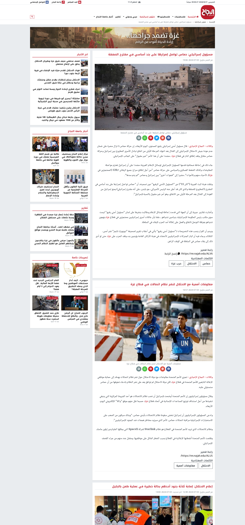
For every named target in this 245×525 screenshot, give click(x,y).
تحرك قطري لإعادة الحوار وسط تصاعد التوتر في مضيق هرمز (56, 91)
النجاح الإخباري (208, 12)
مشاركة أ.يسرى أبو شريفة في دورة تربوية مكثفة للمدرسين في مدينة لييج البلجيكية (59, 100)
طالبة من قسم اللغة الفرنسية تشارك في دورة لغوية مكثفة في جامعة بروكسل (46, 158)
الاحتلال (192, 263)
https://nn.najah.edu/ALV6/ (197, 253)
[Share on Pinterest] (150, 137)
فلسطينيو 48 (163, 17)
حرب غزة (176, 263)
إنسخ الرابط (171, 253)
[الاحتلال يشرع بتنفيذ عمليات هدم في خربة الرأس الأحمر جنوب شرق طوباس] (84, 110)
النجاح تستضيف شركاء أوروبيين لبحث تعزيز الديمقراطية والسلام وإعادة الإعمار (48, 191)
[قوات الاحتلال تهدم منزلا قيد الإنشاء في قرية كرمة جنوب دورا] (84, 72)
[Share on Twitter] (156, 137)
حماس (206, 263)
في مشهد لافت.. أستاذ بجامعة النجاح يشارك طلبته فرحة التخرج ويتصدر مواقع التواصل (54, 229)
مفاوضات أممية (185, 465)
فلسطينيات (179, 17)
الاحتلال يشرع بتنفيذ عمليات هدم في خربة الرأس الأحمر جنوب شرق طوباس (59, 109)
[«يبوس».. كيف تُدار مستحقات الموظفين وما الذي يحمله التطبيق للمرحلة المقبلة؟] (74, 270)
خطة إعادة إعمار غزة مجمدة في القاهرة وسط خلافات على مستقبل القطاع (54, 216)
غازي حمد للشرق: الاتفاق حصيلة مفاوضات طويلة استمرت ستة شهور (46, 316)
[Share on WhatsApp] (144, 137)
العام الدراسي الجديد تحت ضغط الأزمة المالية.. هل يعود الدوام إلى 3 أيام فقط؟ (46, 285)
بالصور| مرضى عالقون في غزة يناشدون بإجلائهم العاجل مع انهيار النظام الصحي (54, 242)
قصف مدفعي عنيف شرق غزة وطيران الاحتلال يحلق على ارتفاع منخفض (57, 63)
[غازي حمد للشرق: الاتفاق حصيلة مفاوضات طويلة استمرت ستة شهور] (45, 302)
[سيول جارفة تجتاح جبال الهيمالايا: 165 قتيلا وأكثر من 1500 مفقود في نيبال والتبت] (84, 119)
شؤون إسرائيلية (147, 17)
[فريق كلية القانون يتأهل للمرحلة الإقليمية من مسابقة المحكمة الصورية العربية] (74, 176)
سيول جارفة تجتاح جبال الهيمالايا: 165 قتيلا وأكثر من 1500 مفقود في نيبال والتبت (58, 119)
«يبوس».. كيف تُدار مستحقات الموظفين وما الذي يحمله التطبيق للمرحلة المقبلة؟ (76, 285)
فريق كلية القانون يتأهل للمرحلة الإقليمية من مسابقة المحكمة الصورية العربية (75, 191)
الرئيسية (212, 22)
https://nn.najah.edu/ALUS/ (197, 456)
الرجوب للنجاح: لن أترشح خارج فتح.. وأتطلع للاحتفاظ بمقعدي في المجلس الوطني (75, 317)
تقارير (118, 17)
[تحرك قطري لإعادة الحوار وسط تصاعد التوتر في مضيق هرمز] (84, 91)
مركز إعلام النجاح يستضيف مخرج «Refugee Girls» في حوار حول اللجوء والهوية (75, 157)
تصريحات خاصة (80, 257)
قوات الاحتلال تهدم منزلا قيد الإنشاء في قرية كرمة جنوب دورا (57, 72)
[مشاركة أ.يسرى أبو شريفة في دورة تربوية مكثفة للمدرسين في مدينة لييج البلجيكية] (84, 100)
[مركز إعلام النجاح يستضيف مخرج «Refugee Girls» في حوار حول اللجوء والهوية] (74, 144)
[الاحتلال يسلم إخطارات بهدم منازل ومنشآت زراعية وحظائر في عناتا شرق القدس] (84, 82)
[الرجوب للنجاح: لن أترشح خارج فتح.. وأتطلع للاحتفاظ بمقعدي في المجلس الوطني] (74, 302)
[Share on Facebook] (168, 137)
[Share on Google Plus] (162, 137)
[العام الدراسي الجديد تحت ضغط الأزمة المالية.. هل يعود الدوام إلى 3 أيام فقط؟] (45, 270)
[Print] (138, 137)
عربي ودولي (131, 17)
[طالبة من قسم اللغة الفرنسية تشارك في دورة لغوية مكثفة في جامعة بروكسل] (45, 144)
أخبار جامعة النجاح (104, 17)
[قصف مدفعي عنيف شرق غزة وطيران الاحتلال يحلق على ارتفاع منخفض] (84, 63)
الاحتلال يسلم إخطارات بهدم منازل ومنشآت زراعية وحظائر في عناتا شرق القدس (58, 81)
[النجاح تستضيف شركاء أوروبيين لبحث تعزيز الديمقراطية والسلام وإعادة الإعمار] (45, 176)
